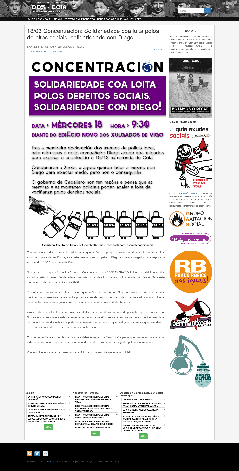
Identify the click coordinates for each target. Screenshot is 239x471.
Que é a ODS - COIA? (40, 19)
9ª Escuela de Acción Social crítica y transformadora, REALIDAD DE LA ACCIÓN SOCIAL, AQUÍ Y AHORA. (142, 419)
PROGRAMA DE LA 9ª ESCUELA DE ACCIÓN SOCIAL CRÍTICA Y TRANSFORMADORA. (142, 404)
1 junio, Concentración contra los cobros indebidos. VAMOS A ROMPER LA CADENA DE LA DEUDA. (142, 428)
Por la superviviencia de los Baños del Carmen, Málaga (48, 404)
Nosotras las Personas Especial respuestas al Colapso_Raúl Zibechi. (94, 422)
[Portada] (49, 8)
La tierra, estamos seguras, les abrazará (44, 398)
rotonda (39, 51)
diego (46, 51)
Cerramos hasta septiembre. (137, 399)
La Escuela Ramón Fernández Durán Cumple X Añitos (46, 411)
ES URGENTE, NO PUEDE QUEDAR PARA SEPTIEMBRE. (140, 411)
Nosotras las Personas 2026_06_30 (92, 427)
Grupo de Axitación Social (183, 193)
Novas (58, 19)
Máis (48, 427)
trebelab (51, 461)
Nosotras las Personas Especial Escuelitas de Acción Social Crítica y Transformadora (94, 408)
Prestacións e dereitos (79, 19)
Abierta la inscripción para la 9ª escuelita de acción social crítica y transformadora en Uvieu (46, 419)
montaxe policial (56, 51)
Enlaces (135, 19)
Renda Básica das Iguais (112, 19)
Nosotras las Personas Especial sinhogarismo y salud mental (92, 416)
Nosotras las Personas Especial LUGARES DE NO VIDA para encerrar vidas (93, 399)
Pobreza (158, 49)
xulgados (31, 51)
